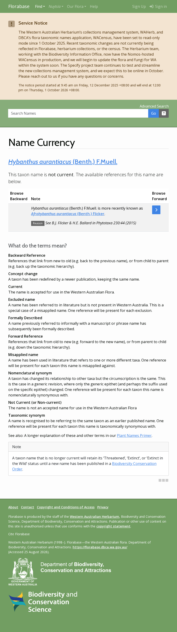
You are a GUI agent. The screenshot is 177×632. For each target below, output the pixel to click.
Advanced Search (154, 106)
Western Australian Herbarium (94, 516)
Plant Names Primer (134, 435)
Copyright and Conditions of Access (65, 507)
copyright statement (113, 526)
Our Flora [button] (75, 6)
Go (153, 113)
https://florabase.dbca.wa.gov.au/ (100, 547)
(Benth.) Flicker (67, 213)
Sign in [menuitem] (160, 6)
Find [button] (38, 6)
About (13, 507)
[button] (56, 6)
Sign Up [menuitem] (139, 6)
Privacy (103, 507)
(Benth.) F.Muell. (62, 161)
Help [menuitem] (94, 6)
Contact (27, 507)
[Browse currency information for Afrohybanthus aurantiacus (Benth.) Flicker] (156, 209)
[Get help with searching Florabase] (164, 113)
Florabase (19, 6)
